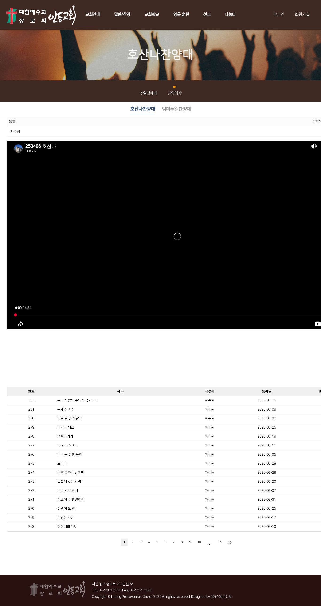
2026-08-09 (266, 409)
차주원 (210, 400)
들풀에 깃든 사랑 (69, 482)
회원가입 (302, 14)
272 (31, 491)
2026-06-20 (266, 482)
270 (31, 509)
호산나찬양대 (142, 109)
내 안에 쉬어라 (67, 445)
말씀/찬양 (122, 14)
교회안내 (92, 14)
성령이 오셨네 (67, 509)
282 (31, 400)
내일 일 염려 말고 (69, 418)
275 (31, 463)
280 (31, 418)
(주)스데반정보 (221, 597)
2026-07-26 (266, 428)
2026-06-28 (266, 463)
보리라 (62, 463)
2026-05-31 (266, 500)
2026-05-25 (266, 509)
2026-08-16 (266, 400)
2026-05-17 (266, 518)
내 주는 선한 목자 (69, 455)
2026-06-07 (266, 491)
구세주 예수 (65, 409)
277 (31, 445)
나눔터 (230, 14)
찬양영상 (174, 93)
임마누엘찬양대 (176, 109)
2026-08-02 (266, 418)
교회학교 (152, 14)
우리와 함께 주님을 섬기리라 (77, 400)
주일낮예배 (148, 93)
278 (31, 436)
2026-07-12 (266, 445)
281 (31, 409)
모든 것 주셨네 (67, 491)
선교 (207, 14)
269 (31, 518)
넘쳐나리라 (65, 436)
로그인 (278, 14)
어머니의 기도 (67, 527)
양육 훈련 (181, 14)
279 (31, 428)
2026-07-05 (266, 455)
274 (31, 473)
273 (31, 482)
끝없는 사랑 (65, 518)
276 (31, 455)
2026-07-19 (266, 436)
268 (31, 527)
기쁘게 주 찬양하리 (70, 500)
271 (31, 500)
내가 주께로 (65, 428)
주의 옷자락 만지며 (70, 473)
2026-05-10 (266, 527)
